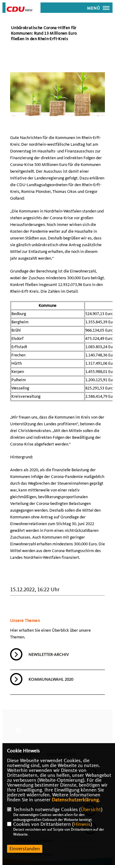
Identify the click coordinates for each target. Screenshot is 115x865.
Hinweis (82, 824)
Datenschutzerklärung (75, 800)
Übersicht (91, 809)
